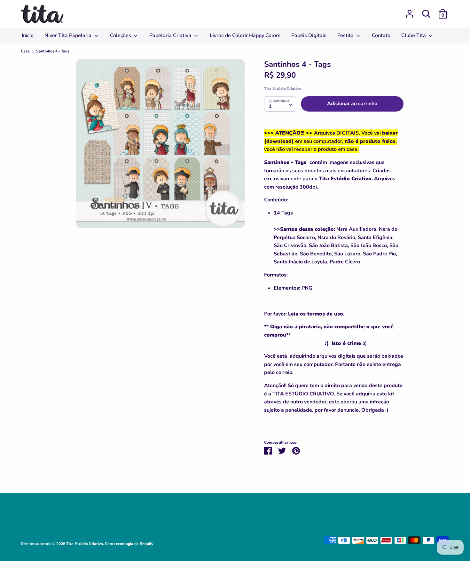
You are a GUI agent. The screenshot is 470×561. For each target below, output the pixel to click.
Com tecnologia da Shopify (129, 543)
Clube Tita (414, 35)
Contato (381, 35)
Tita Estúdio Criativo (282, 88)
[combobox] (280, 104)
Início (28, 35)
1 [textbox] (270, 106)
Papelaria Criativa (170, 35)
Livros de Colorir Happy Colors (245, 35)
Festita (346, 35)
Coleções (121, 35)
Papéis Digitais (308, 35)
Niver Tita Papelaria (68, 35)
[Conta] (409, 11)
